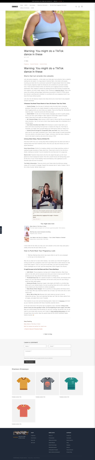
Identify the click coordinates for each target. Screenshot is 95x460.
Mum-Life (33, 440)
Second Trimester (34, 64)
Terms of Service (70, 449)
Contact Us (69, 435)
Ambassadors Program (53, 449)
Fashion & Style (43, 64)
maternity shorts (59, 90)
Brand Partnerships (53, 445)
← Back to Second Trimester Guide (33, 329)
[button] (26, 5)
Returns (68, 447)
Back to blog (48, 334)
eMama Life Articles (53, 440)
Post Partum (33, 437)
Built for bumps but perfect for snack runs (35, 326)
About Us (51, 435)
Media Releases (52, 442)
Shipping (68, 445)
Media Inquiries (70, 440)
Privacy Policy (69, 452)
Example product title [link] (16, 396)
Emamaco (62, 301)
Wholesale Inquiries (53, 447)
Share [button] (27, 60)
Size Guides (69, 437)
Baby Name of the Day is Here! (32, 324)
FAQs (68, 442)
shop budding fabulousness (58, 311)
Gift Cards (33, 442)
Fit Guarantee (51, 437)
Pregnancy (26, 64)
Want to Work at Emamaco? (54, 452)
